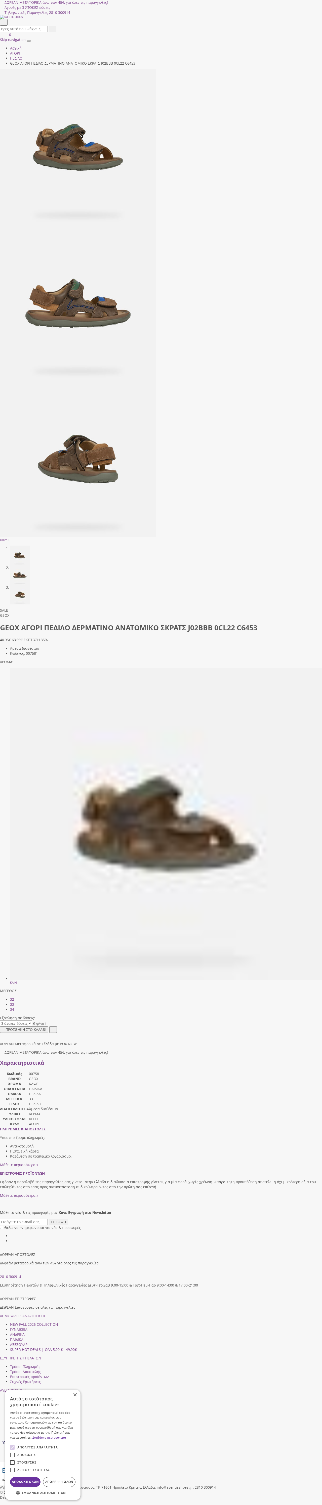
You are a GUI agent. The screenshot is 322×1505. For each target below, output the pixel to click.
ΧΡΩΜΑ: (6, 661)
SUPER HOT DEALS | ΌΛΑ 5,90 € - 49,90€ (43, 1349)
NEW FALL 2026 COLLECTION (34, 1324)
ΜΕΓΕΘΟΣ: (9, 990)
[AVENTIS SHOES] (161, 17)
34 (12, 1009)
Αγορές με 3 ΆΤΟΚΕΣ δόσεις (27, 7)
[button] (2, 1502)
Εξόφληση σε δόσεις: (17, 1017)
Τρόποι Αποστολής (25, 1371)
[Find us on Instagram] (12, 1240)
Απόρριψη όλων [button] (59, 1482)
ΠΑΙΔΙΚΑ (16, 1339)
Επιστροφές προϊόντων (29, 1376)
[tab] (23, 1129)
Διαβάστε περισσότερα (49, 1437)
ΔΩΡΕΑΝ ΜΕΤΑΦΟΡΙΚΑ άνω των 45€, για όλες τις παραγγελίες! (56, 2)
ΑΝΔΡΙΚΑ (17, 1334)
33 (12, 1004)
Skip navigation (13, 39)
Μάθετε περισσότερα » (19, 1164)
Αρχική (16, 48)
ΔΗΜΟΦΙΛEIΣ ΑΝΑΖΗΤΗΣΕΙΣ (23, 1315)
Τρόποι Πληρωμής (25, 1366)
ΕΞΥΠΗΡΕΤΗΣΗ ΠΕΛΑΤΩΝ (20, 1358)
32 (12, 999)
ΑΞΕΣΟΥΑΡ (18, 1344)
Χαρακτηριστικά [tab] (22, 1062)
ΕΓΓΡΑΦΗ (58, 1221)
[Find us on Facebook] (12, 1235)
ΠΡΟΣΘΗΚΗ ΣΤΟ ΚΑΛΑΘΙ (26, 1029)
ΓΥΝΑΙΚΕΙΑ (18, 1329)
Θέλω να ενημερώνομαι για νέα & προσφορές (42, 1227)
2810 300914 (10, 1276)
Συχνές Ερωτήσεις (25, 1381)
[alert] (42, 1445)
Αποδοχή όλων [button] (25, 1482)
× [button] (75, 1395)
